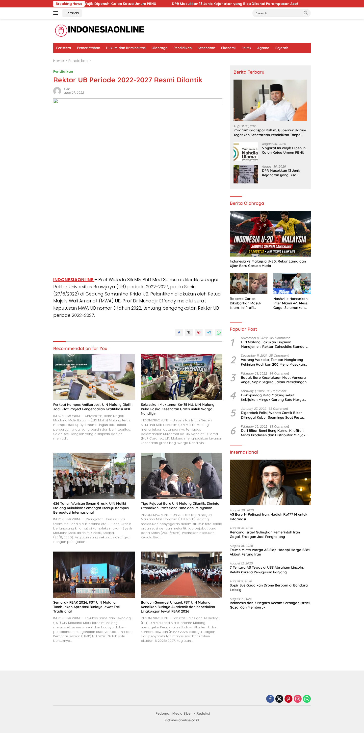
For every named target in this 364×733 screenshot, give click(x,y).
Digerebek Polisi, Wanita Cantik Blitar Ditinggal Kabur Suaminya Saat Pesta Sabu (272, 415)
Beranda (72, 13)
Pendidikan (183, 48)
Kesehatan (206, 48)
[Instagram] (298, 699)
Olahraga (160, 48)
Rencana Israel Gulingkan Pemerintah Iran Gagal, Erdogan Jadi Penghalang (265, 534)
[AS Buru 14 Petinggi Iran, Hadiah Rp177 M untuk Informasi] (270, 482)
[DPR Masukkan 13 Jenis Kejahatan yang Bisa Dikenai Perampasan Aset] (246, 174)
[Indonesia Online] (99, 30)
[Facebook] (270, 699)
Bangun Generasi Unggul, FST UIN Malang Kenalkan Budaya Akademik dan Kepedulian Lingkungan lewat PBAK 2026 (178, 607)
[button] (306, 13)
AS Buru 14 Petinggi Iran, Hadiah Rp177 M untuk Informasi (268, 516)
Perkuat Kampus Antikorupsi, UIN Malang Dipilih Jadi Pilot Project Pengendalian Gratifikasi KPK (92, 406)
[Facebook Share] (179, 332)
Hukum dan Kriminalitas (126, 48)
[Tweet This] (189, 332)
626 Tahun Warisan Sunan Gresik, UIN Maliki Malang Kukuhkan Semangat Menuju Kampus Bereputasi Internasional (91, 508)
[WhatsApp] (307, 699)
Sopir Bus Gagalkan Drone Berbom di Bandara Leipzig (269, 587)
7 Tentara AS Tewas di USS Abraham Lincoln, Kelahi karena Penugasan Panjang (267, 569)
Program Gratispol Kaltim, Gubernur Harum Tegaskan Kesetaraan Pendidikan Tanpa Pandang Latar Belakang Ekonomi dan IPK (270, 132)
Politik (246, 48)
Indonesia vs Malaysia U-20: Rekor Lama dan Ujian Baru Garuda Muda (268, 263)
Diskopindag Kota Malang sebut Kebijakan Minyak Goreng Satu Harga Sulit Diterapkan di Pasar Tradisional (272, 397)
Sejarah (281, 48)
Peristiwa (63, 48)
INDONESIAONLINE (73, 279)
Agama (263, 48)
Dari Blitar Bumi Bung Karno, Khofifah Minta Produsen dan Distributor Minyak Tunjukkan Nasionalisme (273, 432)
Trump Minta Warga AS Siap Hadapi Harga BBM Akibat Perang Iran (270, 552)
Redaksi (203, 713)
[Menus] (56, 13)
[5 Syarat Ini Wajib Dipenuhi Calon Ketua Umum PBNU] (246, 151)
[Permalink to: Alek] (57, 90)
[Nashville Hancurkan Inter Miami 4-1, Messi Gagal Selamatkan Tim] (292, 283)
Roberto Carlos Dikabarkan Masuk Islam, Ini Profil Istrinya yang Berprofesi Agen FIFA (247, 303)
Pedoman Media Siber (174, 713)
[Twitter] (279, 699)
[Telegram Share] (208, 332)
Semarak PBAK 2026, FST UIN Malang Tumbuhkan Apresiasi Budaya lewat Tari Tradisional (86, 607)
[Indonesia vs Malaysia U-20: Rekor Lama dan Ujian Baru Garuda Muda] (270, 234)
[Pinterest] (288, 699)
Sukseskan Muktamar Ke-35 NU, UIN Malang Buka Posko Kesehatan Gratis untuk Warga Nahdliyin (177, 409)
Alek (67, 89)
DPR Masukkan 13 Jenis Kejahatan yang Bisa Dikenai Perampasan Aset (156, 3)
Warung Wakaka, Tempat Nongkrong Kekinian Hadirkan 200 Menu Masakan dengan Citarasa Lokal (273, 361)
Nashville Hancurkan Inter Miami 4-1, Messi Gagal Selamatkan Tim (290, 303)
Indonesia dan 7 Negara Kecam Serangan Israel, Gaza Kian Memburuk (270, 605)
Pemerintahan (88, 48)
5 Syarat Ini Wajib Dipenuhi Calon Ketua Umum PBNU (284, 150)
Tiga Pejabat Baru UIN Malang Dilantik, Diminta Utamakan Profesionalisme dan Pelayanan (180, 505)
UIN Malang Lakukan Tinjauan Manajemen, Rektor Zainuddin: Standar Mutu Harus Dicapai (273, 344)
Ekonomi (228, 48)
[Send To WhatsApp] (218, 332)
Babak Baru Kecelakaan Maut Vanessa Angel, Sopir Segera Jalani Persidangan (274, 379)
